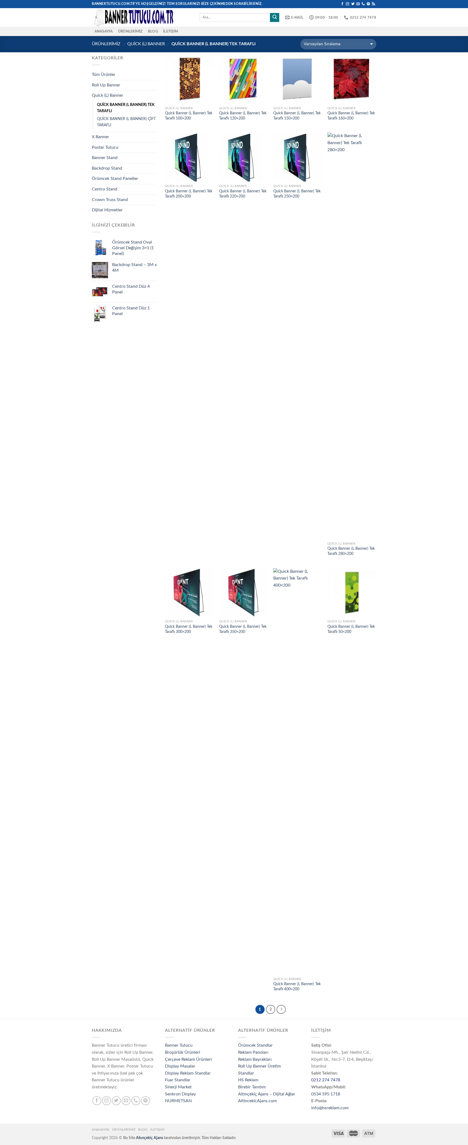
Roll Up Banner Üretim (259, 1066)
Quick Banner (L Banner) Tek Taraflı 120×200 (242, 115)
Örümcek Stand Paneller (115, 178)
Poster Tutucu (105, 147)
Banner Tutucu (179, 1045)
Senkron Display (180, 1094)
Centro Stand (104, 189)
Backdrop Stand (107, 168)
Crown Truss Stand (110, 200)
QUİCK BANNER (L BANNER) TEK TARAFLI (126, 108)
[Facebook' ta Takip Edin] (342, 4)
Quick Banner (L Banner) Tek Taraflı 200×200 (188, 193)
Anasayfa (100, 1129)
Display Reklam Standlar (188, 1073)
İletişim (170, 31)
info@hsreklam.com (330, 1108)
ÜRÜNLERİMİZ (130, 31)
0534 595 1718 (325, 1094)
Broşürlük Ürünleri (182, 1052)
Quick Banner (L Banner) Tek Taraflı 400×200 (297, 986)
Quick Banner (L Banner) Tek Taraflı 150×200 (297, 115)
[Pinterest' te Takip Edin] (368, 4)
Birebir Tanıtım (252, 1087)
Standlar (246, 1073)
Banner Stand (105, 158)
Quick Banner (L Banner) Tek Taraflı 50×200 (351, 629)
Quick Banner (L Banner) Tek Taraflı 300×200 (188, 629)
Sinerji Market (178, 1087)
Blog (153, 31)
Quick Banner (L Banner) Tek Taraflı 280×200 (351, 551)
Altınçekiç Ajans (149, 1138)
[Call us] (363, 4)
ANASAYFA (104, 31)
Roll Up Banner (106, 85)
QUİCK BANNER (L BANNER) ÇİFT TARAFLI (126, 122)
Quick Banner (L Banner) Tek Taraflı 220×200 (242, 193)
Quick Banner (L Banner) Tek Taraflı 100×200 (188, 115)
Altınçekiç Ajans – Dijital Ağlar (266, 1094)
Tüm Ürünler (103, 74)
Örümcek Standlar (255, 1045)
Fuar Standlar (177, 1080)
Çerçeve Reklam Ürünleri (188, 1059)
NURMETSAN (178, 1101)
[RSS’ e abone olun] (373, 4)
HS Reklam (248, 1080)
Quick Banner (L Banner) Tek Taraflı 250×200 (297, 193)
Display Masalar (180, 1066)
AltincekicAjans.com (257, 1101)
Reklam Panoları (253, 1052)
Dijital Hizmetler (107, 210)
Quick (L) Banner (146, 44)
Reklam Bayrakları (255, 1059)
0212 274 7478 (325, 1080)
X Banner (100, 137)
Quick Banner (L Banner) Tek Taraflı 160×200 (351, 115)
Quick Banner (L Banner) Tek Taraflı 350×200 (242, 629)
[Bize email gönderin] (358, 4)
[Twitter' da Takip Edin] (353, 4)
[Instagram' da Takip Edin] (347, 4)
